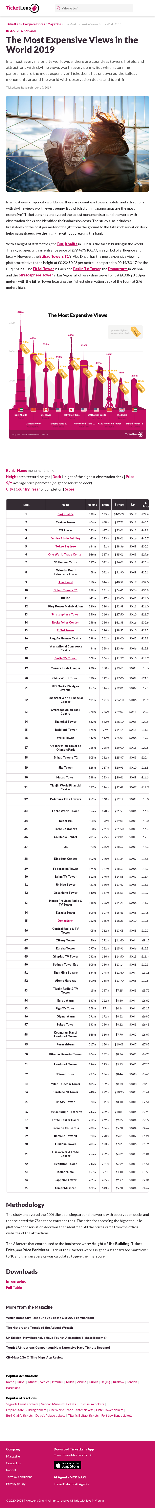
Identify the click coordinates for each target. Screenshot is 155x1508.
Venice (44, 1382)
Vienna (81, 1382)
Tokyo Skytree (65, 546)
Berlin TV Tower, (87, 269)
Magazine (13, 1456)
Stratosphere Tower (36, 275)
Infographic (16, 1281)
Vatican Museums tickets (58, 1404)
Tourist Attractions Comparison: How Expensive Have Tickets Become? (58, 1347)
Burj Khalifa (67, 244)
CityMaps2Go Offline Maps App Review (34, 1357)
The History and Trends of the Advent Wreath (39, 1327)
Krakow (118, 1382)
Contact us (13, 1463)
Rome (10, 1382)
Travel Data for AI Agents (71, 1484)
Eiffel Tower (43, 269)
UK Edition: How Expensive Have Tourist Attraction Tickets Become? (56, 1337)
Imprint (11, 1470)
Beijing (105, 1382)
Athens (33, 1382)
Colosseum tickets (91, 1404)
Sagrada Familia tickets (22, 1404)
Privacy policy (15, 1483)
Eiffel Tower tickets (109, 1410)
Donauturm (118, 269)
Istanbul (57, 1382)
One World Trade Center (65, 554)
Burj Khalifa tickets (19, 1415)
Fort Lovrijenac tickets (116, 1415)
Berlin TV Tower (65, 658)
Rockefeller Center (65, 622)
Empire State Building (65, 538)
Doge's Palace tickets (50, 1415)
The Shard (66, 582)
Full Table (14, 1287)
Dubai (21, 1382)
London (132, 1382)
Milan (70, 1382)
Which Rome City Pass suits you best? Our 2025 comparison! (50, 1317)
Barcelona (13, 1387)
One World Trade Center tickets (71, 1410)
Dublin (93, 1382)
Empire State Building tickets (26, 1410)
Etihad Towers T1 (54, 256)
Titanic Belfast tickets (83, 1415)
